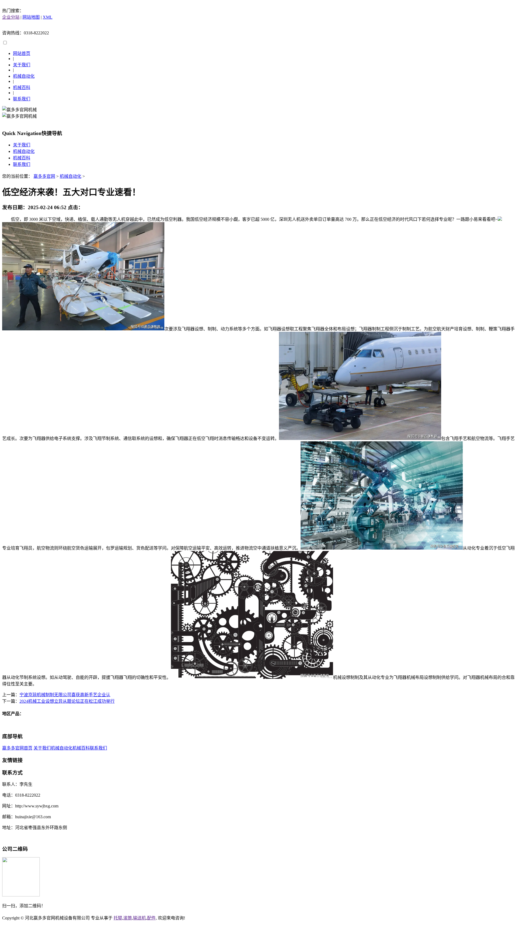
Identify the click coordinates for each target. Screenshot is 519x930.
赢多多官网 (44, 176)
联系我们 (21, 99)
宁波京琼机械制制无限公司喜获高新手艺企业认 (64, 694)
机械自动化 (24, 76)
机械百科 (21, 87)
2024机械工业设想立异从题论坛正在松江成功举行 (67, 701)
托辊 (118, 918)
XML (47, 17)
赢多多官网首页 (17, 748)
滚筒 (127, 918)
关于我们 (21, 65)
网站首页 (21, 53)
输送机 (139, 918)
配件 (151, 918)
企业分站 (10, 17)
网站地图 (31, 17)
